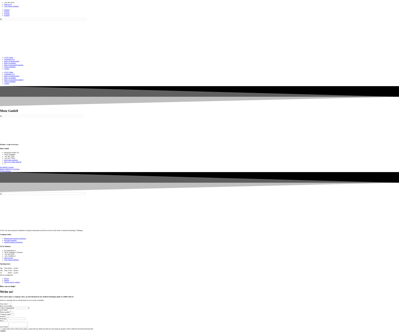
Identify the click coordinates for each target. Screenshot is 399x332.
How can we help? (6, 306)
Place (2, 321)
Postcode (3, 319)
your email (3, 310)
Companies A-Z (9, 59)
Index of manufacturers (11, 61)
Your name (4, 304)
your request (4, 327)
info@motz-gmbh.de (11, 160)
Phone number (5, 312)
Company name (5, 314)
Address (3, 316)
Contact (6, 69)
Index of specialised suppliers (13, 65)
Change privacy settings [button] (12, 282)
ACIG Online (8, 57)
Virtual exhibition (10, 67)
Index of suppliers (10, 63)
